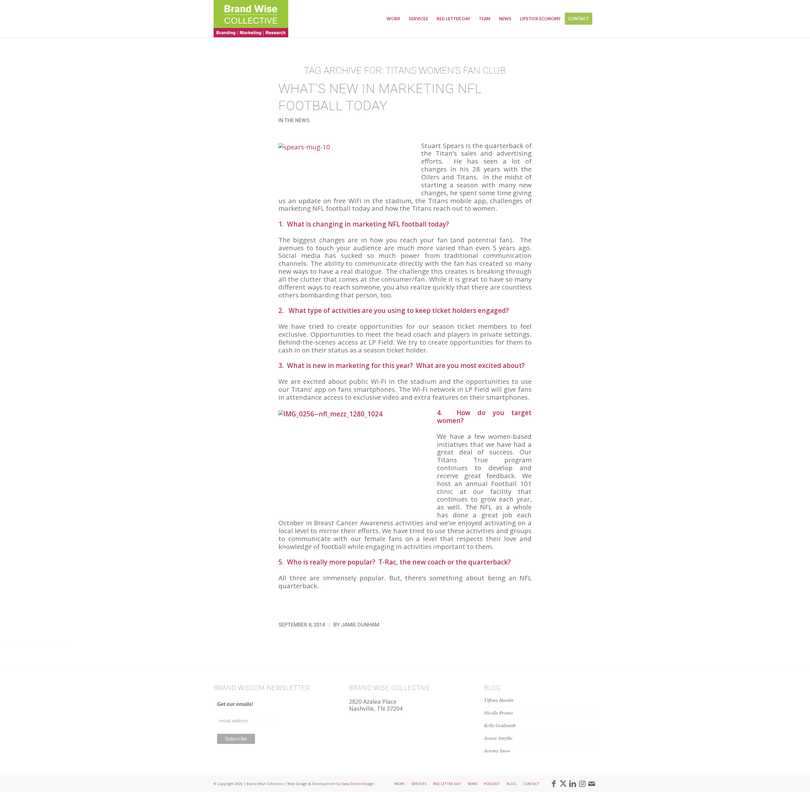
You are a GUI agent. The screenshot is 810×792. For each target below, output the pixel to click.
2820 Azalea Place (372, 701)
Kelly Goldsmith (500, 725)
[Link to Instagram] (582, 783)
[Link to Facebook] (553, 783)
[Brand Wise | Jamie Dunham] (251, 18)
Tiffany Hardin (499, 700)
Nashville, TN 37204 (375, 708)
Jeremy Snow (497, 750)
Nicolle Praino (498, 712)
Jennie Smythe (498, 738)
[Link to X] (563, 783)
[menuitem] (393, 18)
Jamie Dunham (360, 624)
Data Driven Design (357, 783)
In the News (293, 120)
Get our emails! (235, 704)
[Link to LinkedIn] (572, 783)
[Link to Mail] (591, 783)
